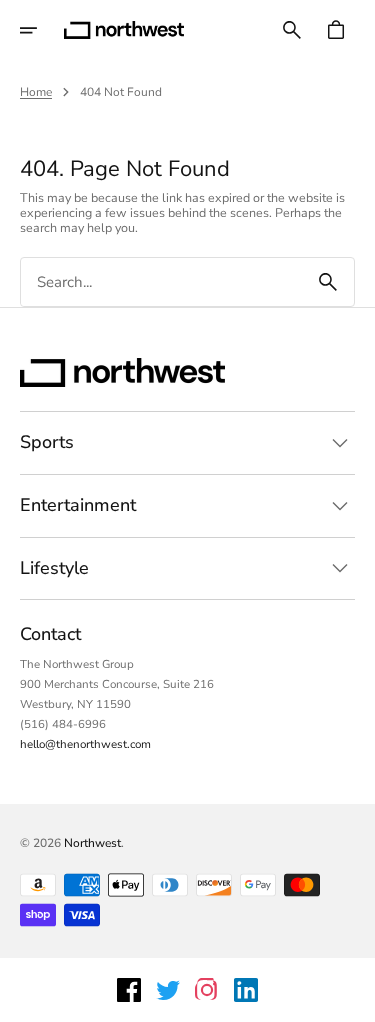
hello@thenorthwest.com (85, 744)
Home (36, 92)
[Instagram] (207, 990)
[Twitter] (168, 990)
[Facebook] (129, 990)
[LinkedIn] (246, 990)
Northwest (92, 843)
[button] (42, 30)
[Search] (328, 282)
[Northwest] (124, 30)
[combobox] (161, 282)
